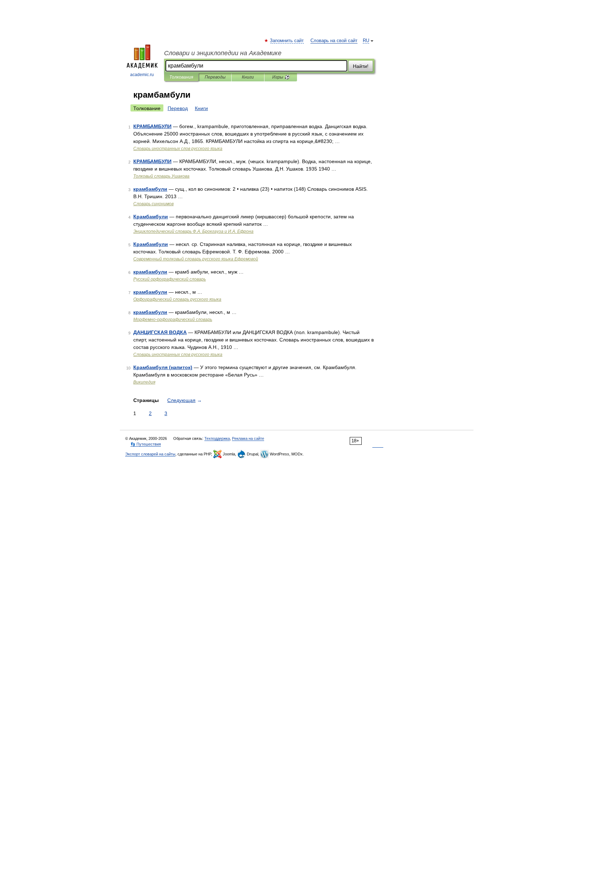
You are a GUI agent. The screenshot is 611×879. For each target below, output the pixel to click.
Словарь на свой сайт (333, 40)
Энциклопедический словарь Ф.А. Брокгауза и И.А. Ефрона (193, 231)
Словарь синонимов (153, 203)
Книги (248, 77)
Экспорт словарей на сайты (150, 454)
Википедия (144, 382)
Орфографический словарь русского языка (177, 299)
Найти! (360, 66)
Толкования (181, 77)
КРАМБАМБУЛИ (152, 126)
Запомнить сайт (287, 40)
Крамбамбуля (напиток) (162, 367)
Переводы (215, 77)
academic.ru (142, 74)
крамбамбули (150, 189)
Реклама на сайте (248, 438)
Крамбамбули (150, 216)
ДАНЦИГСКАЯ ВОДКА (160, 332)
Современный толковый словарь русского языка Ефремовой (195, 259)
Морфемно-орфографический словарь (172, 319)
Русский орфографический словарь (169, 279)
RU (366, 40)
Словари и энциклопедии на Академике (222, 53)
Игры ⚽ (281, 77)
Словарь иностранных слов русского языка (177, 148)
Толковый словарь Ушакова (161, 176)
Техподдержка (217, 438)
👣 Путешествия (145, 444)
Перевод (178, 108)
